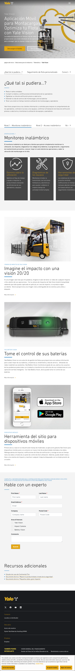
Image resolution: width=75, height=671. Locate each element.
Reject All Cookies (66, 667)
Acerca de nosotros (10, 628)
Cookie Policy (39, 663)
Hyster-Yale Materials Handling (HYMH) (15, 631)
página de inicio (9, 62)
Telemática (37, 62)
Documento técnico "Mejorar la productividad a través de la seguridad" (29, 577)
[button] (69, 71)
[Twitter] (5, 607)
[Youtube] (15, 607)
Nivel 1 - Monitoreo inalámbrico (17, 125)
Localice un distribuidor (11, 618)
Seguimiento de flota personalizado (42, 72)
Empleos (6, 641)
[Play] (69, 52)
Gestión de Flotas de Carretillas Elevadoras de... (35, 651)
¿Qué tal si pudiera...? (13, 72)
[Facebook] (10, 607)
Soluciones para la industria (23, 62)
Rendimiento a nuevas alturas (59, 651)
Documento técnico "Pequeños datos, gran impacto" (23, 579)
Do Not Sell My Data (8, 667)
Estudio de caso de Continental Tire (17, 574)
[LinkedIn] (21, 607)
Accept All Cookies (52, 667)
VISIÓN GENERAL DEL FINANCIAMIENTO (33, 649)
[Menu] (69, 3)
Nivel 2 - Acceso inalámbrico (48, 125)
